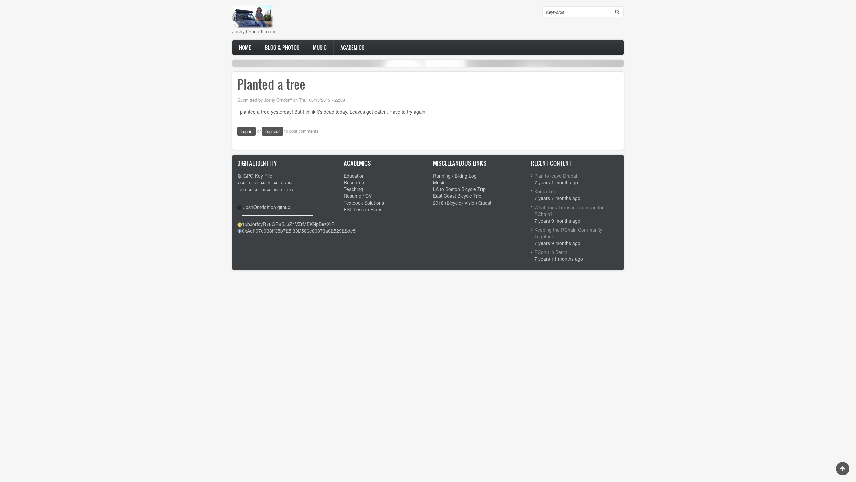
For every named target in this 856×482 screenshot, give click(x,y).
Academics (352, 47)
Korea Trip (545, 191)
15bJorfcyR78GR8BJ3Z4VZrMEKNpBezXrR (288, 224)
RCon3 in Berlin (550, 252)
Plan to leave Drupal (555, 175)
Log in (246, 131)
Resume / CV (358, 195)
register (272, 131)
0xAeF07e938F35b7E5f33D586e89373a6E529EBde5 (299, 230)
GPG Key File (257, 175)
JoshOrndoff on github (266, 207)
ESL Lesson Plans (363, 209)
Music (320, 47)
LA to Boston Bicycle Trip (459, 189)
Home (245, 47)
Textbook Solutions (364, 202)
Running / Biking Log (455, 175)
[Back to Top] (842, 468)
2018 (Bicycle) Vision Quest (462, 202)
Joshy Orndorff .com (253, 31)
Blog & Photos (282, 47)
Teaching (353, 189)
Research (354, 182)
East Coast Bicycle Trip (457, 195)
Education (354, 175)
